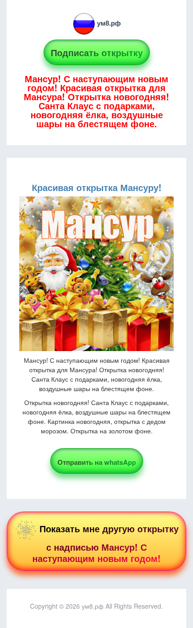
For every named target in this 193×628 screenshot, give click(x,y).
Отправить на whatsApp (96, 462)
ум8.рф (109, 23)
